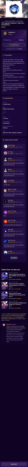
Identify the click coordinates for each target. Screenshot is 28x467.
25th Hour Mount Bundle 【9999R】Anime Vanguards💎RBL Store (17, 295)
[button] (14, 9)
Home (2, 21)
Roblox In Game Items (13, 272)
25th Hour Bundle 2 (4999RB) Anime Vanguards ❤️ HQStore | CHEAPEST (17, 285)
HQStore (12, 308)
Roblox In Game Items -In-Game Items (14, 21)
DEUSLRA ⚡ (12, 32)
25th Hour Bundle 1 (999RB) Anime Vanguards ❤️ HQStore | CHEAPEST (17, 304)
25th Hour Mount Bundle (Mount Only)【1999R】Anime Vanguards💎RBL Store (17, 276)
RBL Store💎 (13, 279)
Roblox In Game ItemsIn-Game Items (16, 314)
